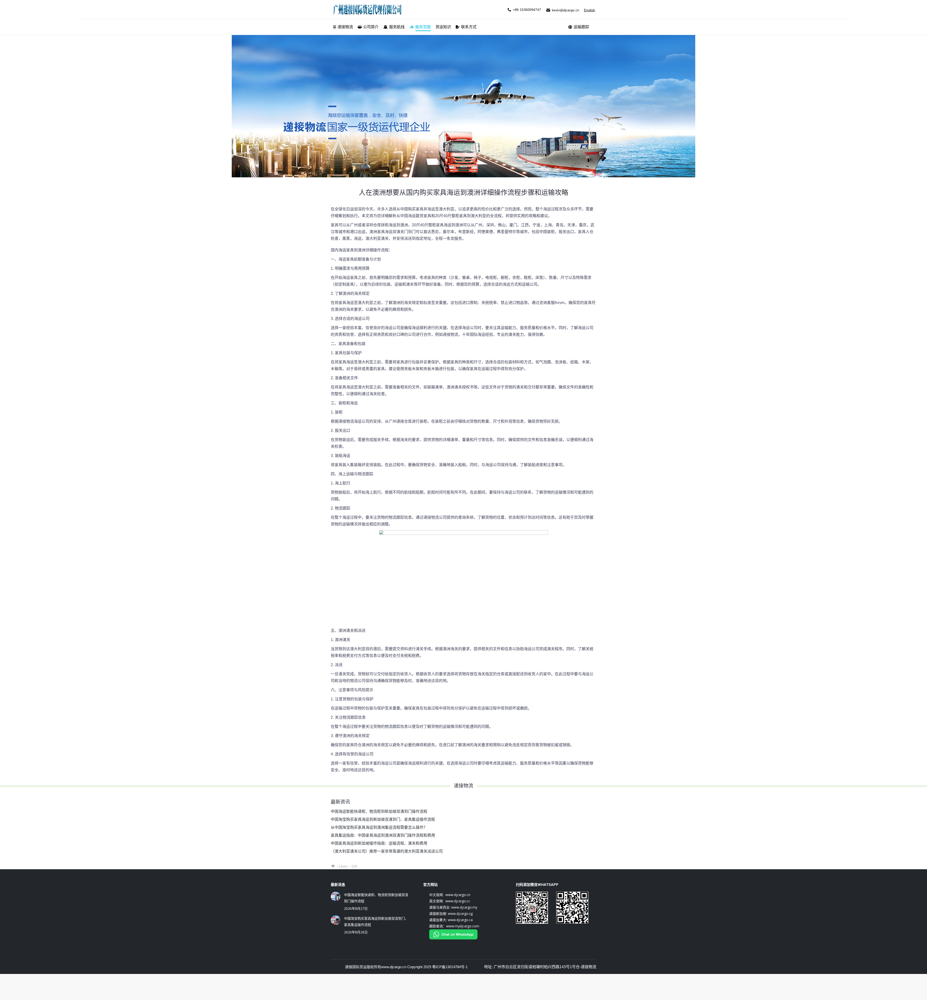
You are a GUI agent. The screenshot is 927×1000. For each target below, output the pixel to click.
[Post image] (335, 896)
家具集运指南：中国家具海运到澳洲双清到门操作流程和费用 (383, 835)
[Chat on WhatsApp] (453, 938)
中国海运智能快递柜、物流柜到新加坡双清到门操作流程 (379, 811)
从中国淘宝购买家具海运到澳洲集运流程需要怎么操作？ (379, 827)
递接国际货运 (356, 967)
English (589, 10)
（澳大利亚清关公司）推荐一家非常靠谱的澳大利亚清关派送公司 (387, 851)
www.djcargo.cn (393, 967)
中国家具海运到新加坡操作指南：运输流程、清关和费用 (379, 843)
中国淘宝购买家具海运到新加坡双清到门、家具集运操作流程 (383, 819)
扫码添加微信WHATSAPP (537, 885)
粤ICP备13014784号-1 (450, 967)
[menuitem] (343, 27)
